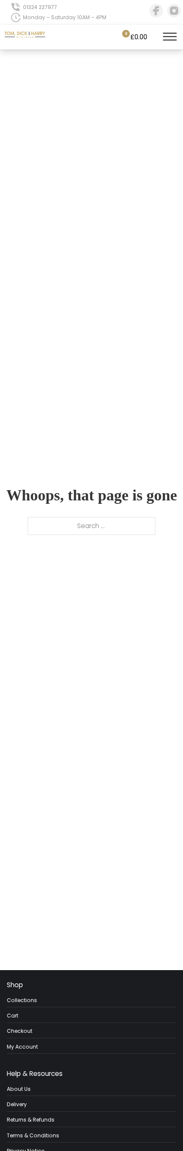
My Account (22, 1046)
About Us (19, 1089)
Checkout (19, 1031)
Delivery (17, 1104)
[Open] (170, 36)
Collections (22, 1000)
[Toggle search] (154, 37)
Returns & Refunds (30, 1119)
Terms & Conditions (33, 1135)
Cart (12, 1015)
